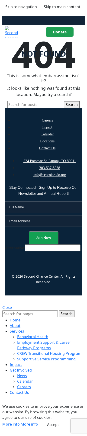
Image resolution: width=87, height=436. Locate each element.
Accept (53, 424)
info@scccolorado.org (49, 175)
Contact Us (47, 148)
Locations (47, 141)
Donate (60, 32)
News (22, 375)
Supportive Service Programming (46, 359)
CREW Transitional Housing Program (49, 353)
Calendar (47, 134)
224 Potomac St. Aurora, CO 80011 (49, 161)
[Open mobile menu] (80, 32)
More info (20, 424)
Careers (47, 120)
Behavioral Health (32, 336)
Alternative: (15, 247)
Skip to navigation (21, 6)
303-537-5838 (49, 168)
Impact (47, 127)
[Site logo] (13, 31)
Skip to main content (62, 6)
